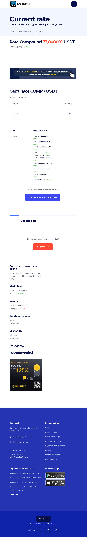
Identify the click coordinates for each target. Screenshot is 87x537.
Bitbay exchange (52, 437)
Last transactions (52, 455)
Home (12, 32)
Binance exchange (53, 441)
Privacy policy (51, 432)
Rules (47, 428)
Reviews (48, 450)
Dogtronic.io (52, 524)
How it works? (51, 459)
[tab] (43, 220)
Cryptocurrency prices (24, 32)
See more (14, 494)
